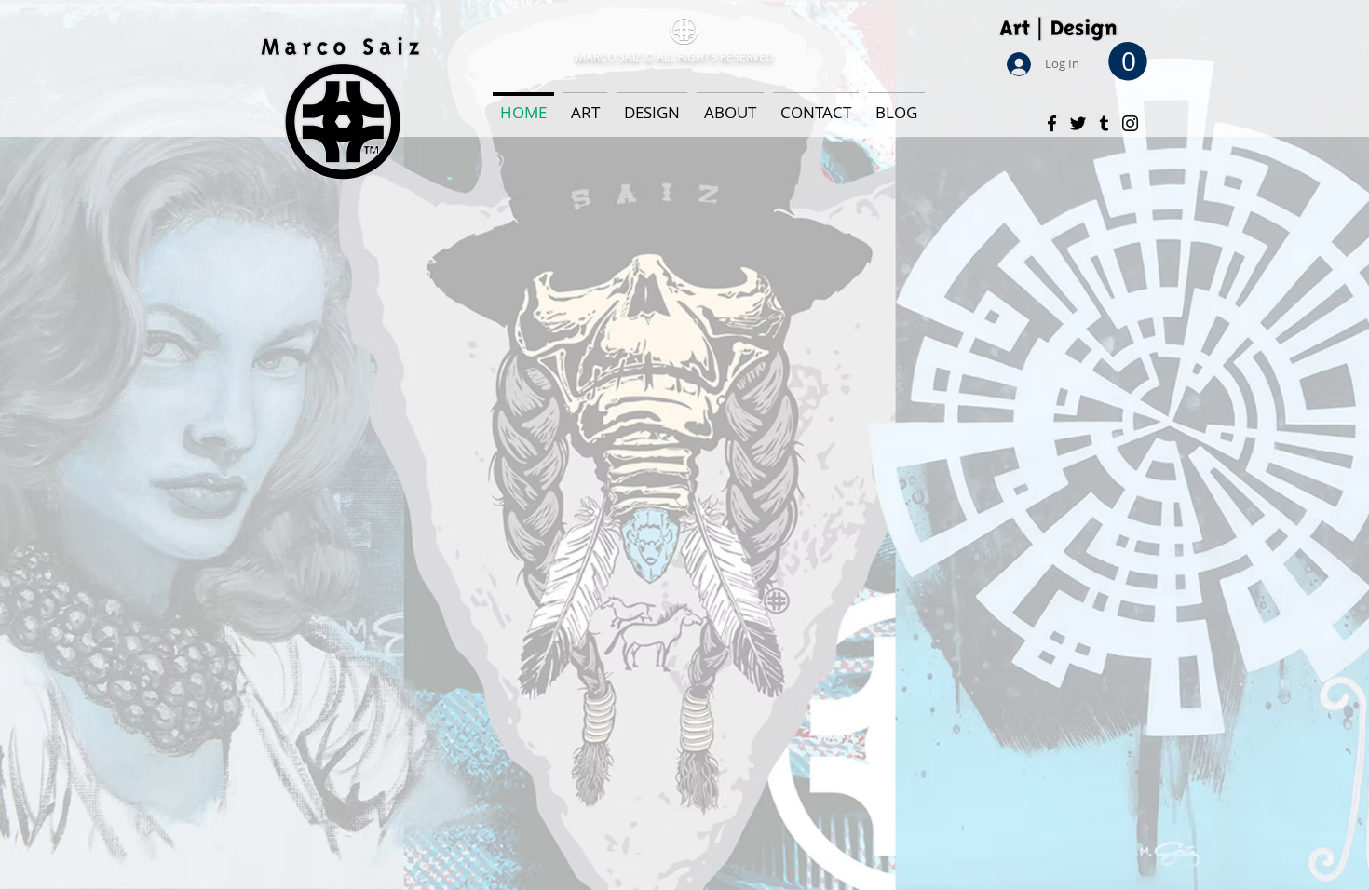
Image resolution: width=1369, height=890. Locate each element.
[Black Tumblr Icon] (1104, 123)
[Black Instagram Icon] (1130, 123)
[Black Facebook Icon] (1052, 123)
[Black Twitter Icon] (1078, 123)
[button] (1127, 61)
